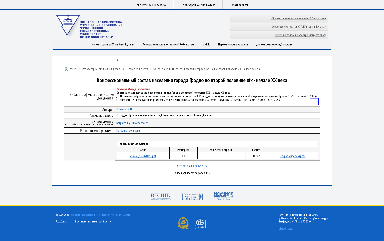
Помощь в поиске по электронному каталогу (300, 35)
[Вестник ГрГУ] (161, 197)
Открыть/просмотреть (292, 156)
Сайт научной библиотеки (150, 5)
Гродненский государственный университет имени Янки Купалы (100, 214)
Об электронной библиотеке (198, 5)
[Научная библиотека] (223, 196)
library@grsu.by (286, 228)
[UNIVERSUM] (192, 197)
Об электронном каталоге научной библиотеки (298, 18)
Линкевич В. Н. (124, 109)
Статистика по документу (192, 166)
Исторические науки (137, 69)
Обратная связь (239, 5)
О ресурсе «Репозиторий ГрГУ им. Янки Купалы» (299, 27)
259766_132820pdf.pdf (143, 156)
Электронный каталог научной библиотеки (168, 44)
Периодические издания (233, 44)
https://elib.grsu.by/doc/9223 (132, 123)
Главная (73, 69)
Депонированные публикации (274, 44)
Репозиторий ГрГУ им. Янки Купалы (113, 44)
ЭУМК (206, 44)
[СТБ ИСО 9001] (203, 228)
